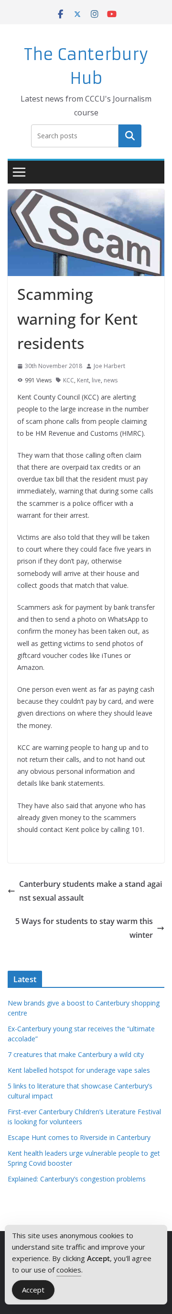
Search (129, 135)
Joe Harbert (109, 366)
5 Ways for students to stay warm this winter (84, 928)
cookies (68, 1269)
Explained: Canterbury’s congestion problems (77, 1178)
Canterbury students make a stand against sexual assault (90, 891)
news (111, 380)
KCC (68, 380)
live (96, 380)
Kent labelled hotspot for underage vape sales (79, 1070)
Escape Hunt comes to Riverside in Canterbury (79, 1137)
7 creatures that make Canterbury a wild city (76, 1054)
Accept (33, 1289)
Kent (83, 380)
